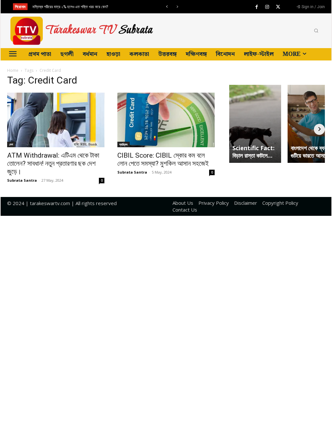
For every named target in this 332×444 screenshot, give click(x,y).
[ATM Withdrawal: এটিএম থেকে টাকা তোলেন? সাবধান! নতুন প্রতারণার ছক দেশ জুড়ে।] (55, 120)
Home (12, 70)
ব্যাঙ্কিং (123, 144)
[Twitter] (277, 7)
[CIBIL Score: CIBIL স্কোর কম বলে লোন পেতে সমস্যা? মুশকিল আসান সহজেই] (166, 120)
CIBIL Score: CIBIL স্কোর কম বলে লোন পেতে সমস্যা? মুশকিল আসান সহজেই (163, 159)
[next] (177, 7)
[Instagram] (267, 7)
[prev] (167, 7)
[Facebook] (256, 7)
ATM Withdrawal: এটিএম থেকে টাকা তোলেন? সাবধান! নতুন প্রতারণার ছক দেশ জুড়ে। (53, 163)
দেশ (11, 144)
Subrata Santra (22, 180)
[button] (316, 30)
